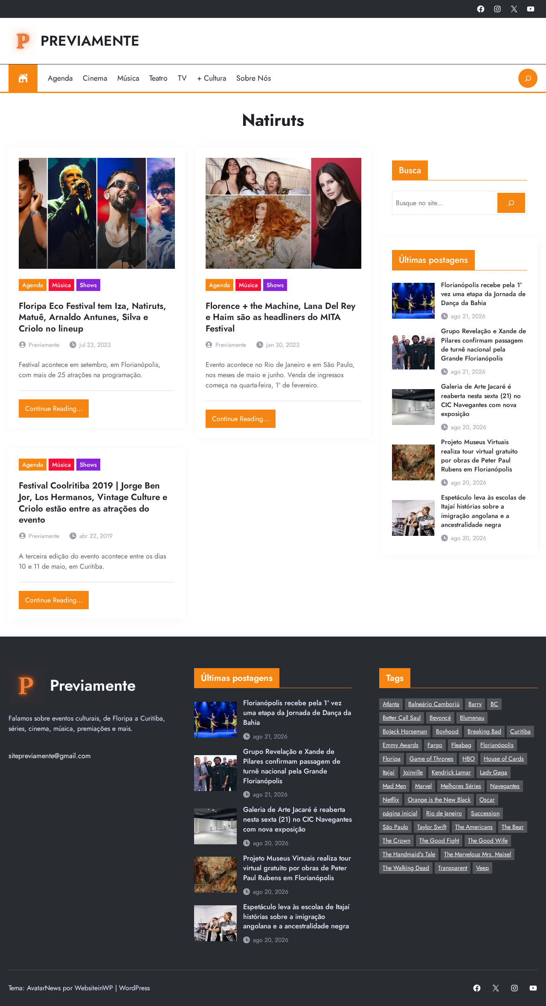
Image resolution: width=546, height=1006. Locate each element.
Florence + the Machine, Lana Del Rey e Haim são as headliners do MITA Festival (280, 317)
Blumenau (472, 717)
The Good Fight (439, 840)
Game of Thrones (431, 758)
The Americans (474, 827)
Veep (482, 868)
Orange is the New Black (439, 799)
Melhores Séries (461, 786)
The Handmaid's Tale (409, 854)
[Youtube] (530, 9)
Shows (88, 285)
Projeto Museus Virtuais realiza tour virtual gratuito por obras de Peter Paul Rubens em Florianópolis (479, 456)
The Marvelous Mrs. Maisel (477, 854)
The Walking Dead (406, 868)
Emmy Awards (400, 745)
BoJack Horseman (405, 731)
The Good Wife (488, 840)
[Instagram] (497, 9)
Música (61, 285)
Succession (485, 813)
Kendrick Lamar (451, 772)
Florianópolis (497, 745)
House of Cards (504, 758)
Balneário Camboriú (433, 704)
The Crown (396, 840)
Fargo (434, 745)
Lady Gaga (493, 772)
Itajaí (389, 772)
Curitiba (520, 731)
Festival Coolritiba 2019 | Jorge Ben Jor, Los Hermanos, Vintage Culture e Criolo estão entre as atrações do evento (93, 503)
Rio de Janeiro (444, 813)
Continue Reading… (57, 406)
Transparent (452, 868)
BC (494, 704)
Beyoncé (440, 717)
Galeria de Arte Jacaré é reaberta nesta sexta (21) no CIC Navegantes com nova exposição (481, 400)
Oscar (487, 799)
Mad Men (394, 786)
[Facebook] (481, 9)
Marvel (423, 786)
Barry (475, 704)
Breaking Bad (484, 731)
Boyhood (447, 731)
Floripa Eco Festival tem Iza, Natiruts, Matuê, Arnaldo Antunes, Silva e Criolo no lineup (92, 317)
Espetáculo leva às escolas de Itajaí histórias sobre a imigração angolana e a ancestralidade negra (483, 511)
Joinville (413, 772)
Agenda (32, 285)
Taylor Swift (431, 827)
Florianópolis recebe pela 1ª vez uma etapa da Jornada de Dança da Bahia (483, 294)
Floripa (392, 758)
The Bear (513, 827)
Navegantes (505, 786)
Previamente (90, 40)
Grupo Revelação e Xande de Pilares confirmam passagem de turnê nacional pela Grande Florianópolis (483, 345)
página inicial (400, 813)
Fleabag (461, 745)
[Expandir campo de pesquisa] (527, 78)
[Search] (511, 203)
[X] (514, 9)
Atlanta (391, 704)
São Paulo (395, 827)
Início (23, 78)
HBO (468, 758)
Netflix (391, 799)
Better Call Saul (402, 717)
